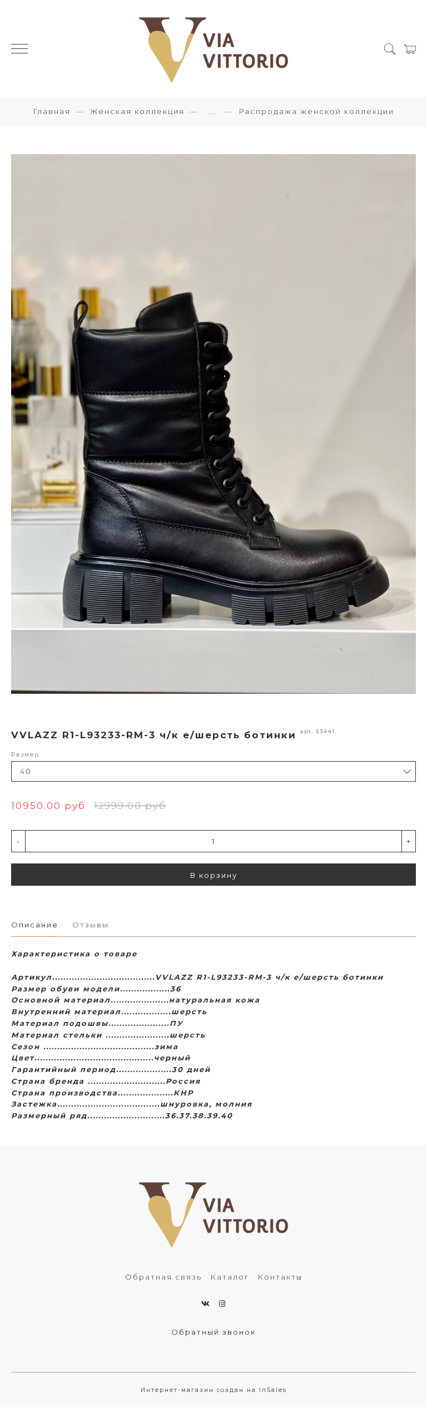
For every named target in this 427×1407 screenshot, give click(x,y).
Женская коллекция (137, 111)
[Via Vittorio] (213, 48)
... (211, 111)
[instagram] (222, 1303)
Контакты (279, 1276)
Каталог (229, 1276)
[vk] (206, 1303)
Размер (25, 754)
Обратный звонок (213, 1331)
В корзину (213, 875)
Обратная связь (163, 1276)
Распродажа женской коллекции (316, 111)
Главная (52, 111)
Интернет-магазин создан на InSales (214, 1390)
